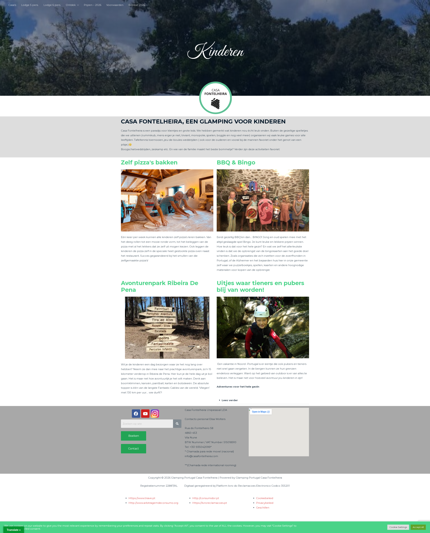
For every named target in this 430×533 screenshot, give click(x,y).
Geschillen (262, 507)
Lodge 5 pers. (29, 5)
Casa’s (12, 5)
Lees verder (230, 400)
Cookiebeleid (264, 498)
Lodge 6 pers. (52, 5)
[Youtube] (145, 413)
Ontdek (71, 5)
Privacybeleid (264, 502)
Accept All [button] (418, 527)
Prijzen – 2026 (92, 5)
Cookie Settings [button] (398, 527)
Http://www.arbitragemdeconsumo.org (153, 502)
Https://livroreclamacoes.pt (209, 502)
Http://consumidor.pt (205, 498)
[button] (263, 400)
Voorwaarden (114, 5)
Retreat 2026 (136, 5)
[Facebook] (136, 413)
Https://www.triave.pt (141, 498)
